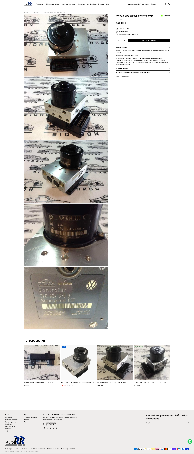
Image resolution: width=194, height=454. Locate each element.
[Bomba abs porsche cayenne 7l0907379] (115, 362)
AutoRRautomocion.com (123, 64)
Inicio (26, 12)
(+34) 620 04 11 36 (49, 425)
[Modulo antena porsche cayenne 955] (42, 362)
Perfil (26, 422)
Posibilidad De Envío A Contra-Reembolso (137, 58)
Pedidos (26, 419)
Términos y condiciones (68, 449)
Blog (6, 431)
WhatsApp (162, 60)
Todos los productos (30, 417)
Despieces (8, 424)
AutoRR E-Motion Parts (16, 451)
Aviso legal (8, 449)
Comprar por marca (11, 422)
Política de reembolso (38, 449)
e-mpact (36, 451)
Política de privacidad (21, 449)
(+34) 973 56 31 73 (49, 423)
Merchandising (10, 426)
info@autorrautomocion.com (52, 419)
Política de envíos (53, 449)
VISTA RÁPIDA (33, 379)
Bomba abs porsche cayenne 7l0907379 (113, 382)
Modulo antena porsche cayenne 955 (39, 382)
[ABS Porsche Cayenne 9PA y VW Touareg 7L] (79, 362)
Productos (35, 12)
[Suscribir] (188, 422)
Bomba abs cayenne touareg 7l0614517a (150, 382)
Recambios (8, 417)
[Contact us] (190, 441)
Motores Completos (11, 419)
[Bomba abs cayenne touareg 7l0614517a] (152, 362)
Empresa (8, 428)
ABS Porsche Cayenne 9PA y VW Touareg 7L (78, 382)
